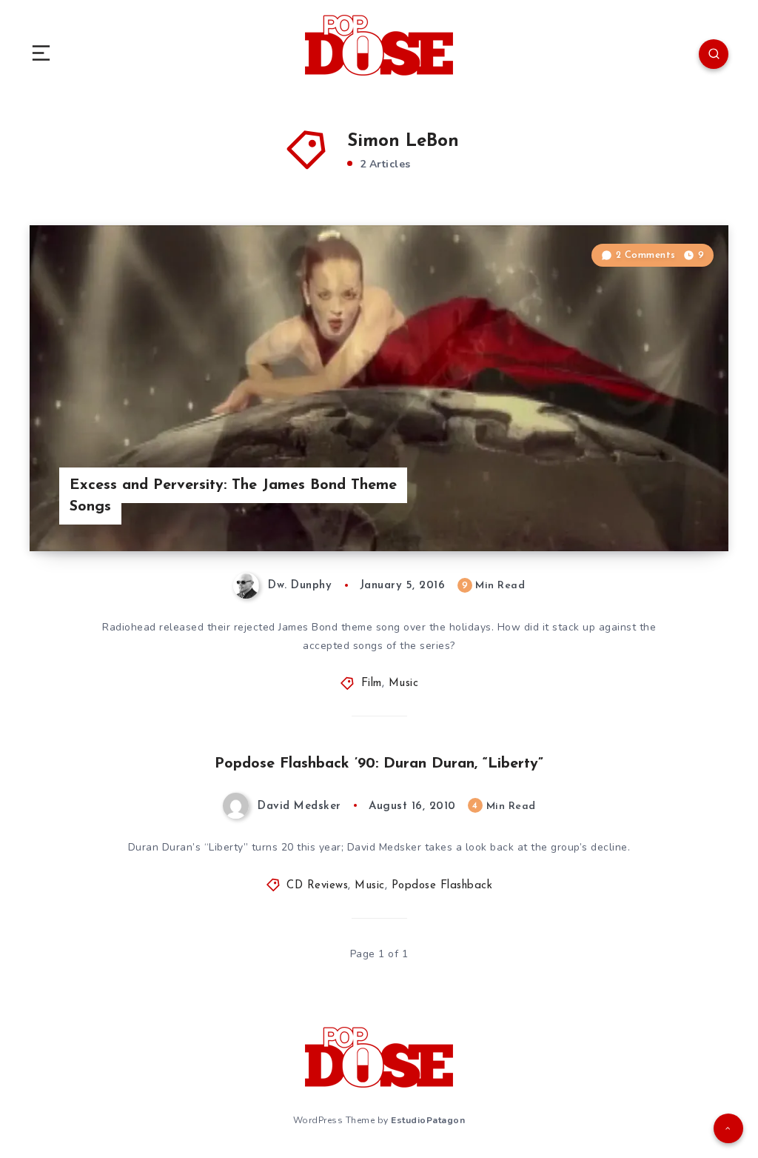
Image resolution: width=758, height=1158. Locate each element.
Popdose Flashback (442, 885)
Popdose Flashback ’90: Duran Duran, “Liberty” (379, 763)
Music (404, 683)
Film (371, 683)
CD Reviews (317, 885)
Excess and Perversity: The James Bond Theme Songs (233, 496)
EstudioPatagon (428, 1120)
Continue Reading (676, 509)
